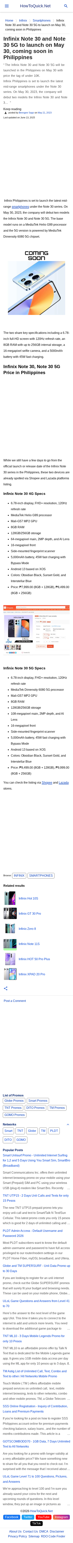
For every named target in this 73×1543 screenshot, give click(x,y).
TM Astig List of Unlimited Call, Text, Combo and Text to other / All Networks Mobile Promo (35, 1374)
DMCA (43, 1531)
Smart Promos (37, 1100)
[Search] (66, 5)
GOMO (21, 1139)
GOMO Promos (14, 1114)
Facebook (11, 1517)
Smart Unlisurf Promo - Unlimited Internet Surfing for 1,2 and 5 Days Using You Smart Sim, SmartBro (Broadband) (36, 1160)
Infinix (19, 875)
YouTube (44, 1517)
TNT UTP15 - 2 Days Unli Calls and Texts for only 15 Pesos (36, 1198)
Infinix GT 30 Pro (30, 913)
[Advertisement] (36, 158)
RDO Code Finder (53, 1536)
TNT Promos (13, 1107)
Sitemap (33, 1536)
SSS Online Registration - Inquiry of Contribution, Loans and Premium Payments (35, 1409)
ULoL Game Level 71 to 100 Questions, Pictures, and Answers (35, 1479)
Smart (8, 1130)
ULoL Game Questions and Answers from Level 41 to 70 (36, 1303)
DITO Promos (35, 1107)
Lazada (64, 782)
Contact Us (30, 1531)
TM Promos (57, 1107)
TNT (20, 1130)
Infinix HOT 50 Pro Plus (34, 959)
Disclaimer (57, 1531)
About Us (15, 1531)
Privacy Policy (17, 1536)
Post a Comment (15, 1000)
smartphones (20, 206)
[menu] (7, 6)
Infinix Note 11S (29, 944)
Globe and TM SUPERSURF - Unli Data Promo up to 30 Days (36, 1268)
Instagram (61, 1517)
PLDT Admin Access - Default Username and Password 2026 (33, 1233)
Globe (32, 1130)
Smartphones (41, 875)
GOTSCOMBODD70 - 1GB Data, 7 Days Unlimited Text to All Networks (36, 1444)
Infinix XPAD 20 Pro (32, 974)
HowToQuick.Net (35, 6)
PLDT (54, 1130)
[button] (5, 988)
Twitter (28, 1517)
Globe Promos (14, 1100)
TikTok (36, 1523)
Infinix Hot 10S (28, 898)
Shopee (47, 782)
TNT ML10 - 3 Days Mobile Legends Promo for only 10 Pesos (34, 1338)
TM (43, 1130)
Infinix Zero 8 (27, 928)
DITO (8, 1139)
